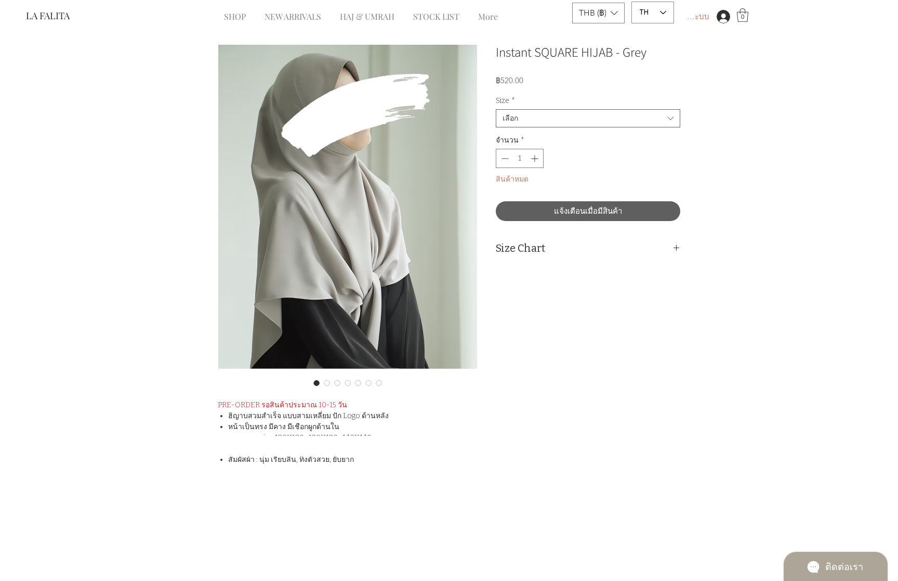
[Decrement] (503, 158)
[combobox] (588, 118)
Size (505, 100)
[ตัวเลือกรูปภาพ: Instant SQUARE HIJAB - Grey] (316, 383)
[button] (598, 13)
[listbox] (598, 13)
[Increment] (535, 158)
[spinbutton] (519, 158)
